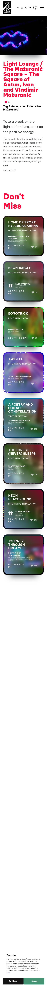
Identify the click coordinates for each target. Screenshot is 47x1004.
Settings (13, 981)
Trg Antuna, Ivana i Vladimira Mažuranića (22, 108)
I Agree (34, 981)
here (8, 973)
